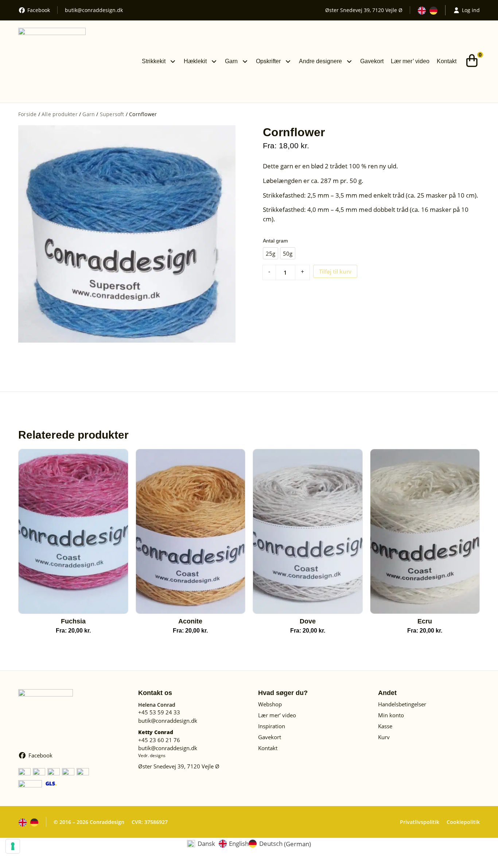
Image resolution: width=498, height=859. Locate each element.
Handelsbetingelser (402, 704)
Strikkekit (154, 61)
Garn (231, 61)
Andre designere (320, 61)
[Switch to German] (433, 11)
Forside (27, 114)
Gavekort (372, 61)
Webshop (270, 704)
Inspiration (271, 726)
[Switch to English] (422, 11)
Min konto (391, 715)
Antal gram (275, 240)
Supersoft (112, 114)
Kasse (385, 726)
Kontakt (446, 61)
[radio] (270, 253)
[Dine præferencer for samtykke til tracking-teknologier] (13, 846)
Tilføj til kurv (335, 271)
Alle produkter (60, 114)
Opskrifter (268, 61)
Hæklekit (195, 61)
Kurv (384, 737)
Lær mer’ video (410, 61)
